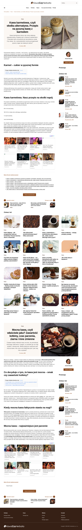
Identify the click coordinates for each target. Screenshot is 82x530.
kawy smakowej (31, 130)
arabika (41, 396)
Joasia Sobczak (68, 58)
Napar (43, 517)
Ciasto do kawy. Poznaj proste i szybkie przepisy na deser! (50, 286)
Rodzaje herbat (7, 515)
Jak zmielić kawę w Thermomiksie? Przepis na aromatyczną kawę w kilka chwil (25, 189)
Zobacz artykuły (68, 62)
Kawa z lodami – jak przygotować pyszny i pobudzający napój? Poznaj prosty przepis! (27, 183)
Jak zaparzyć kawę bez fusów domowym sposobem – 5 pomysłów (31, 312)
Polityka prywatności (65, 519)
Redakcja (63, 515)
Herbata (5, 513)
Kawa (12, 11)
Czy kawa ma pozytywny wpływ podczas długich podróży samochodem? (11, 259)
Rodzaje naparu (45, 519)
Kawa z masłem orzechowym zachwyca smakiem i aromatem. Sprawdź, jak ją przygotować (28, 178)
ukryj (21, 70)
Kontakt (63, 513)
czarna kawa (17, 415)
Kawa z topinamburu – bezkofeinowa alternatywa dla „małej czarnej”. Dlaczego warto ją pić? (28, 180)
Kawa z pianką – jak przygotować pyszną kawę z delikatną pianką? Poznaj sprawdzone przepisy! (30, 184)
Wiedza (43, 513)
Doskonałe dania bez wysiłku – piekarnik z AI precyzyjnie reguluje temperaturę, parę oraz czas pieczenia (71, 104)
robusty (52, 398)
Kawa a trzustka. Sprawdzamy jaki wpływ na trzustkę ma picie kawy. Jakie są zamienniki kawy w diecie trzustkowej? (50, 261)
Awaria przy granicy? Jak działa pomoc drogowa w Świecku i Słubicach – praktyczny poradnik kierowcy (71, 81)
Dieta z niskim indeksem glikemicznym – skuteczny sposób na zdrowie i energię (71, 116)
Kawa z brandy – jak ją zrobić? (13, 181)
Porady (66, 76)
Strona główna (6, 11)
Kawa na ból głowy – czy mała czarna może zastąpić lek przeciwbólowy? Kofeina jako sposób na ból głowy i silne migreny (31, 261)
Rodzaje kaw (25, 515)
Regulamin (63, 517)
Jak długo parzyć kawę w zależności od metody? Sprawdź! (11, 312)
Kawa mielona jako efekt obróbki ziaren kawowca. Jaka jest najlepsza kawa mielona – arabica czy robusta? (30, 287)
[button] (4, 8)
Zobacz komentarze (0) (29, 194)
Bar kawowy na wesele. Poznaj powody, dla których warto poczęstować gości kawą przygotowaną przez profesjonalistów (69, 287)
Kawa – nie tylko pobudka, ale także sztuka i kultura (19, 187)
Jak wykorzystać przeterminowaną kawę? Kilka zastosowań (30, 234)
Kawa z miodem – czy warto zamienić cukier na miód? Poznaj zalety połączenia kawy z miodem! (30, 186)
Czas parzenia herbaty (8, 517)
